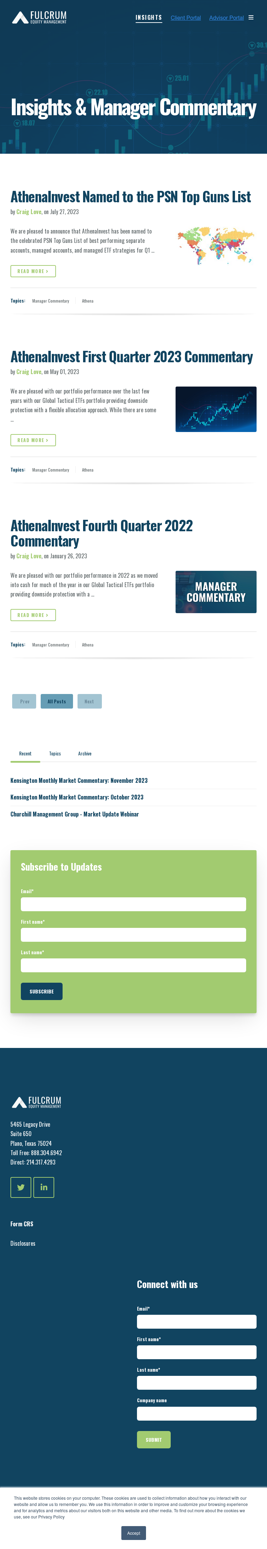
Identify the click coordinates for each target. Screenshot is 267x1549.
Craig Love (28, 212)
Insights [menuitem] (149, 17)
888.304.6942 (46, 1153)
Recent (25, 753)
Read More (31, 271)
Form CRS (21, 1224)
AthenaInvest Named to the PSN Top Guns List (130, 196)
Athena (88, 301)
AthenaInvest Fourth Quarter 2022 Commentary (101, 533)
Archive (84, 753)
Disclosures (22, 1243)
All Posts (57, 701)
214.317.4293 (40, 1162)
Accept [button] (133, 1533)
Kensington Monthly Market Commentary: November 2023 (79, 780)
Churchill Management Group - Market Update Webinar (74, 814)
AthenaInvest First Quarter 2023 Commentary (131, 356)
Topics (55, 753)
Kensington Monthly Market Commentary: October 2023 (77, 797)
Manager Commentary (50, 301)
